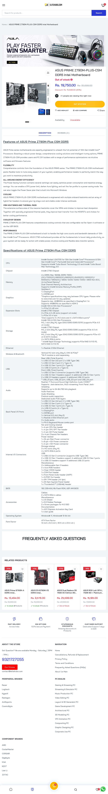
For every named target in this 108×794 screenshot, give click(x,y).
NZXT (4, 766)
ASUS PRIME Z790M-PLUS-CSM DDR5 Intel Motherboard (78, 72)
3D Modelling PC (62, 715)
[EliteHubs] (53, 5)
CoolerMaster (8, 749)
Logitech (5, 689)
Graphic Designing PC (64, 727)
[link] (22, 569)
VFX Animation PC (62, 719)
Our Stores (10, 667)
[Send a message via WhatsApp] (103, 789)
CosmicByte (7, 706)
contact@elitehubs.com (12, 671)
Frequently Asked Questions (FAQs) (70, 667)
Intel (4, 762)
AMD (4, 745)
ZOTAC (5, 775)
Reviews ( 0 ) (63, 133)
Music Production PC (64, 693)
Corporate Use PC (63, 731)
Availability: (60, 120)
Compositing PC (62, 723)
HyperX (5, 693)
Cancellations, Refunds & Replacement (72, 655)
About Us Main (61, 671)
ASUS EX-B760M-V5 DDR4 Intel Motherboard (40, 591)
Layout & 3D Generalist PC (66, 702)
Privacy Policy (61, 659)
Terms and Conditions (64, 663)
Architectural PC (62, 710)
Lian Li (5, 770)
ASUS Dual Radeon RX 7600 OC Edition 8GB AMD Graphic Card (67, 591)
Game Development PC (65, 706)
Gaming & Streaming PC (65, 685)
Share (102, 110)
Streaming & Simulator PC (66, 689)
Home (4, 24)
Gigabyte (6, 758)
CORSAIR (6, 753)
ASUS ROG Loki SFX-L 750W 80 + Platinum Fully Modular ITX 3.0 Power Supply (92, 591)
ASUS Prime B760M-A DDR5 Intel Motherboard (14, 591)
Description (45, 133)
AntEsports (7, 702)
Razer (4, 685)
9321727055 (13, 659)
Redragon (6, 698)
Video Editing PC (62, 698)
